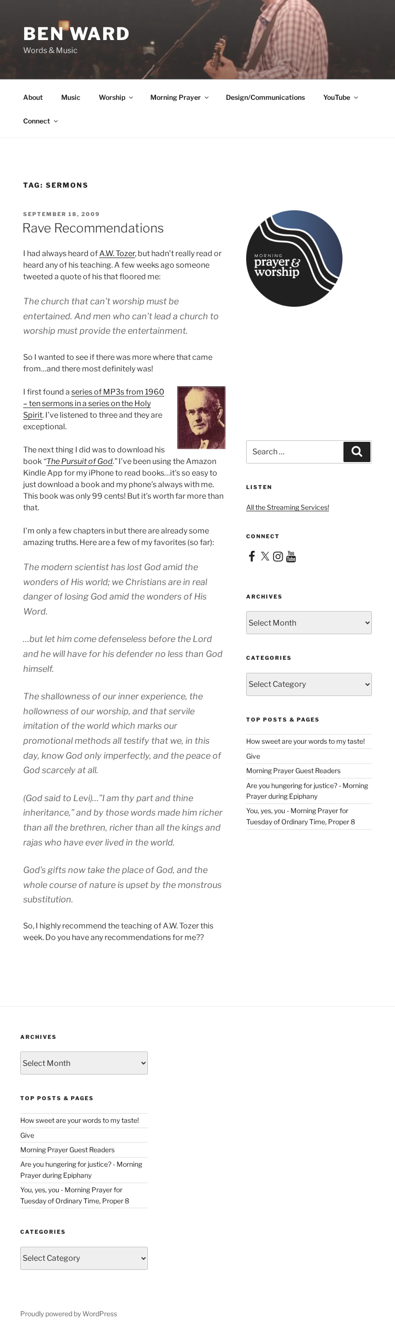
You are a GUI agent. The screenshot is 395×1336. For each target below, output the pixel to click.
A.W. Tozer (117, 253)
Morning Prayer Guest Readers (293, 770)
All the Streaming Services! (287, 507)
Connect (36, 121)
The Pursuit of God (79, 461)
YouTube (336, 97)
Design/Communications (265, 97)
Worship (112, 97)
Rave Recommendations (93, 227)
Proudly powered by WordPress (68, 1313)
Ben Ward (77, 33)
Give (253, 756)
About (33, 97)
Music (70, 97)
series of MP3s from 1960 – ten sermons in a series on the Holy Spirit (93, 403)
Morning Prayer (175, 97)
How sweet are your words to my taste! (305, 741)
